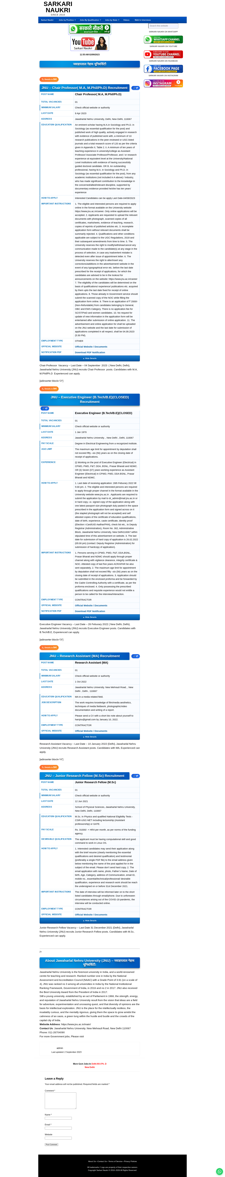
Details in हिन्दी (51, 79)
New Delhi (90, 1067)
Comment (50, 1091)
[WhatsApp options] (219, 1171)
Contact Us (102, 1161)
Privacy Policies (130, 1161)
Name (48, 1115)
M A (99, 1064)
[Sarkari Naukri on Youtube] (163, 54)
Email (48, 1125)
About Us (92, 1161)
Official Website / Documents (91, 346)
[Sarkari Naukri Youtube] (90, 43)
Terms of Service (115, 1161)
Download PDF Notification (90, 352)
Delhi (94, 1064)
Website (48, 1134)
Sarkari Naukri (58, 7)
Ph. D (104, 1064)
